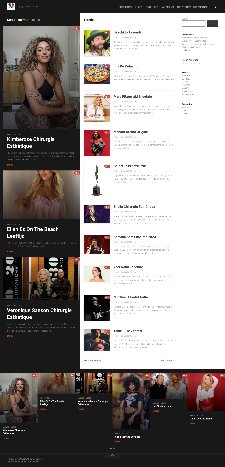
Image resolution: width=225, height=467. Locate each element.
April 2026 (186, 88)
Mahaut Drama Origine (131, 132)
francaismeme (125, 7)
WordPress (21, 462)
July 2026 (186, 79)
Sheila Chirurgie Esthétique (134, 207)
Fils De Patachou (126, 66)
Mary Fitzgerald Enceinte (133, 96)
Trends (10, 165)
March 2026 (187, 91)
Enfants (185, 110)
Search (185, 19)
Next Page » (167, 360)
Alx (37, 462)
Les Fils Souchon (189, 50)
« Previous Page (92, 360)
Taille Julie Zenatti (128, 331)
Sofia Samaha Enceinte (191, 47)
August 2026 (187, 76)
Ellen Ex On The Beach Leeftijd (194, 41)
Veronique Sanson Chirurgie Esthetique (198, 44)
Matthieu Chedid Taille (131, 297)
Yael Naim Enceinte (128, 267)
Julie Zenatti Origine (201, 418)
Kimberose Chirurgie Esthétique (195, 38)
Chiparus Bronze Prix (130, 166)
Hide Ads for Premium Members (192, 7)
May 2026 (186, 85)
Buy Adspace (168, 7)
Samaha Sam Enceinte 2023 (135, 237)
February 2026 (188, 95)
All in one (185, 107)
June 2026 (186, 82)
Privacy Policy (151, 7)
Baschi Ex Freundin (128, 32)
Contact (138, 7)
